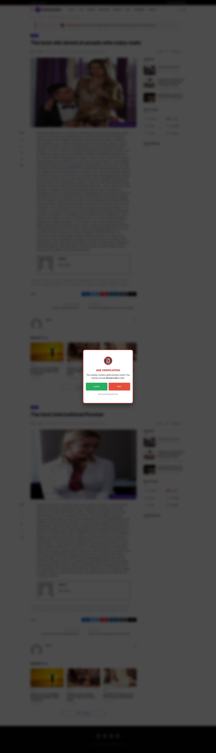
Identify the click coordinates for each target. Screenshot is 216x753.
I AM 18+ (97, 386)
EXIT (119, 386)
